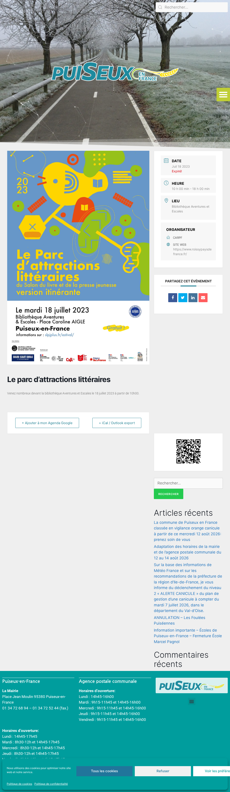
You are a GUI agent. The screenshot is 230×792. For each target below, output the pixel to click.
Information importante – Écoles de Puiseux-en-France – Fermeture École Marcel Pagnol (188, 636)
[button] (223, 94)
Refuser (163, 771)
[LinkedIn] (192, 297)
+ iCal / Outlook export (117, 423)
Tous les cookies (104, 771)
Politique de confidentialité (51, 783)
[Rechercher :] (188, 483)
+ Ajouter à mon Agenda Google (47, 423)
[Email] (203, 297)
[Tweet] (182, 297)
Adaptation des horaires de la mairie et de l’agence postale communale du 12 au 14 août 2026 (187, 552)
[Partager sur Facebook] (172, 297)
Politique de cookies (19, 783)
